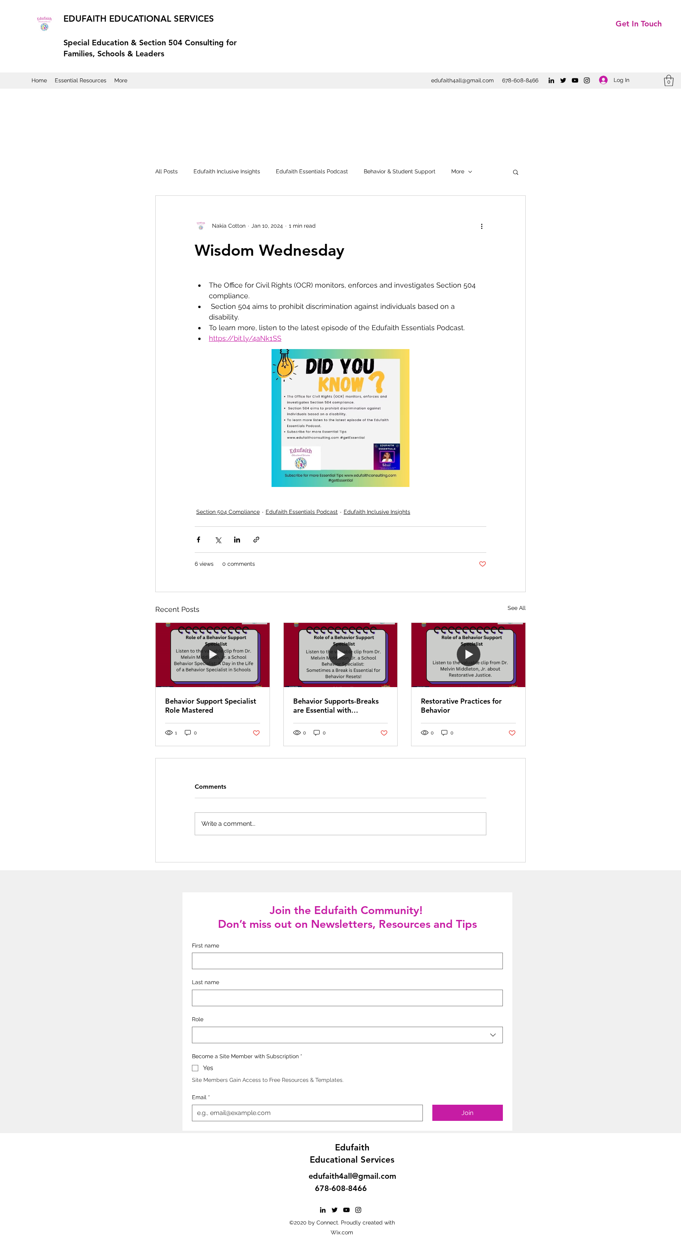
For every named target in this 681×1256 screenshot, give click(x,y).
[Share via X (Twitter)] (217, 539)
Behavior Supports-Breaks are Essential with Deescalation (336, 706)
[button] (669, 80)
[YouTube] (575, 80)
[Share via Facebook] (198, 539)
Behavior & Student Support (399, 171)
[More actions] (481, 225)
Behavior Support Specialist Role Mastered (210, 706)
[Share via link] (256, 539)
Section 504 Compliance (228, 512)
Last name (205, 982)
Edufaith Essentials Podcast (312, 171)
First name (205, 945)
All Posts (166, 171)
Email (201, 1097)
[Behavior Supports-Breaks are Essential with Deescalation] (341, 655)
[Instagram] (587, 80)
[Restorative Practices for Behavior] (468, 655)
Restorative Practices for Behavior (461, 706)
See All (517, 608)
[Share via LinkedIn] (237, 539)
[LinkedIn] (551, 80)
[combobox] (347, 1035)
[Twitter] (563, 80)
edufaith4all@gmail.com (462, 80)
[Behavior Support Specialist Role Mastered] (213, 655)
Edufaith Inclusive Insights (227, 171)
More (457, 171)
